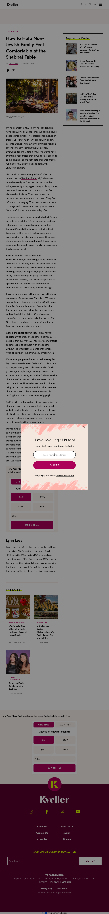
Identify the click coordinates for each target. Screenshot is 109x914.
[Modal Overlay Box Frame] (54, 457)
